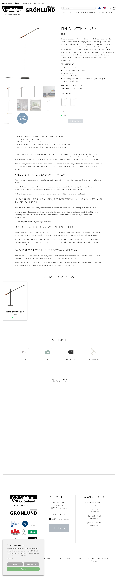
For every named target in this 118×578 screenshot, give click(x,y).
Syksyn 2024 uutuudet (94, 523)
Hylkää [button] (15, 564)
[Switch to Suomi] (99, 8)
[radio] (66, 102)
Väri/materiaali (66, 93)
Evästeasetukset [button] (31, 564)
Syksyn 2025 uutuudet (94, 516)
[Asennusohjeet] (93, 357)
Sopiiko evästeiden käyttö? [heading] (17, 545)
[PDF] (24, 357)
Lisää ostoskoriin (75, 121)
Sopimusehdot (47, 558)
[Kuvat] (47, 357)
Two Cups (94, 509)
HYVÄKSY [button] (23, 569)
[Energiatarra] (70, 357)
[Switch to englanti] (104, 8)
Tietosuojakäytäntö (66, 558)
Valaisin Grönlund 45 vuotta (94, 502)
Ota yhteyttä (40, 3)
